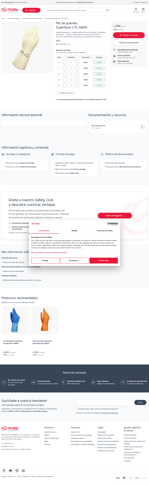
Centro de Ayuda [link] (141, 2)
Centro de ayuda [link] (130, 435)
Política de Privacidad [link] (105, 435)
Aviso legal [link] (101, 432)
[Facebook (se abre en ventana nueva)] (4, 470)
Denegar (45, 260)
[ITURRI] (10, 10)
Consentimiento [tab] (44, 230)
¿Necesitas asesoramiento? (74, 2)
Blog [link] (46, 441)
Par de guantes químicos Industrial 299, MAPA (42, 342)
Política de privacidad (109, 413)
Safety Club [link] (75, 432)
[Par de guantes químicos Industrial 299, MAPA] (45, 321)
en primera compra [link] (14, 2)
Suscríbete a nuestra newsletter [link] (82, 444)
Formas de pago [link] (130, 438)
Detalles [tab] (74, 230)
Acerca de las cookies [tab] (105, 230)
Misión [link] (46, 435)
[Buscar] (107, 10)
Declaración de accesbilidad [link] (108, 441)
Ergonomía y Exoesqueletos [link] (81, 441)
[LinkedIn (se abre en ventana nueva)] (23, 470)
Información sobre (20, 163)
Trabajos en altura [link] (77, 438)
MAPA (58, 40)
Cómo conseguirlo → (114, 215)
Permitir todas (104, 260)
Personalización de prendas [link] (81, 435)
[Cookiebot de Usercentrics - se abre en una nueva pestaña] (109, 224)
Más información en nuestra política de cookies (49, 252)
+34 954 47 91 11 (8, 443)
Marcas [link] (47, 444)
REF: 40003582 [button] (62, 44)
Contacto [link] (127, 461)
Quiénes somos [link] (50, 432)
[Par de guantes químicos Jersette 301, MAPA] (15, 321)
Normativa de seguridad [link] (106, 444)
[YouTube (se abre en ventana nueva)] (10, 470)
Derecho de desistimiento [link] (107, 448)
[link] (48, 382)
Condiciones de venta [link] (105, 451)
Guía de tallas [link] (129, 458)
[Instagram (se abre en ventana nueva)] (16, 470)
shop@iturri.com (8, 446)
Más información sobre (71, 169)
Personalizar (73, 260)
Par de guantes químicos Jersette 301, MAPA (12, 342)
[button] (27, 47)
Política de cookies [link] (104, 438)
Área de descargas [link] (51, 438)
